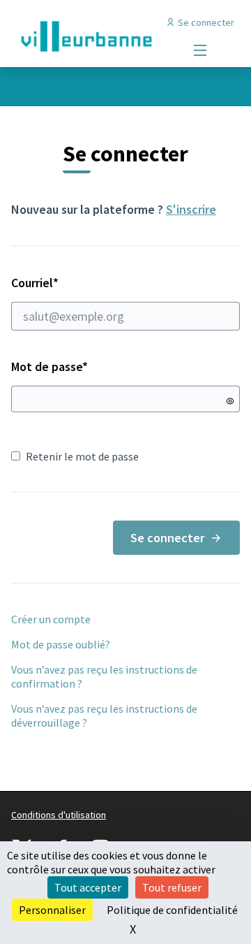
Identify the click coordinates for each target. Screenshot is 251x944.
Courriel (84, 283)
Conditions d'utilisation (58, 814)
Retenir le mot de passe (82, 456)
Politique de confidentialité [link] (172, 910)
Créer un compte (51, 619)
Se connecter (167, 538)
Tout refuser (171, 887)
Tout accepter (87, 887)
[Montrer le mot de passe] (230, 401)
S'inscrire (191, 209)
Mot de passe (49, 366)
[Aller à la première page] (95, 36)
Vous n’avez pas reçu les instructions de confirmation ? (104, 676)
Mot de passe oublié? (60, 644)
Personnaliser (52, 910)
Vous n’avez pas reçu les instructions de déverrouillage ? (104, 715)
